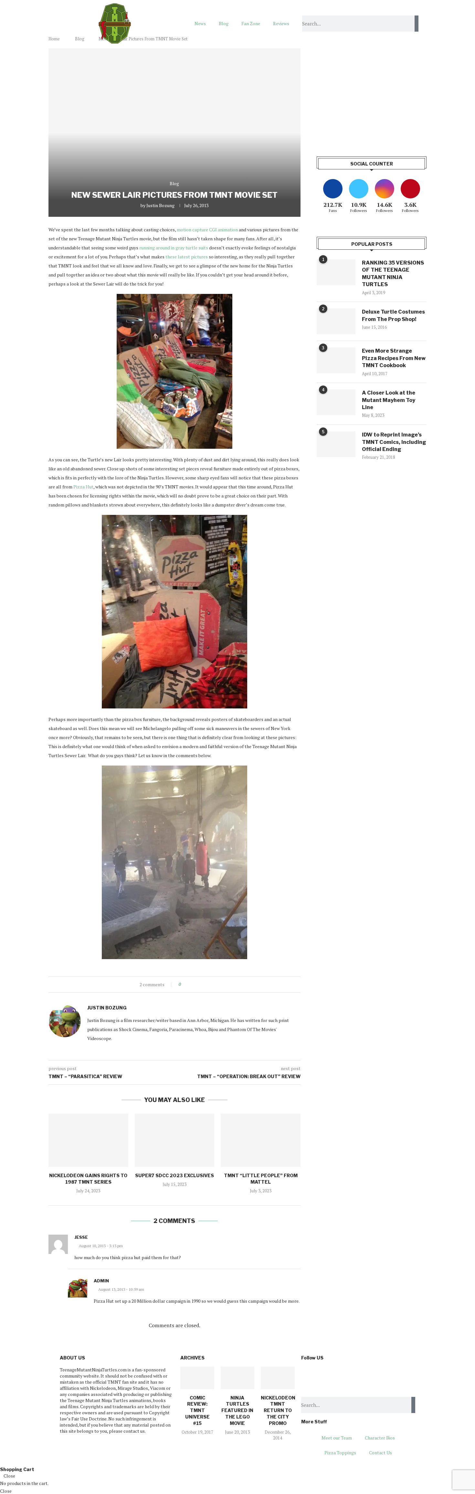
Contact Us (380, 1452)
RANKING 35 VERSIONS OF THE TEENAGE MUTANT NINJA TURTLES (393, 273)
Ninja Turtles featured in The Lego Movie (237, 1410)
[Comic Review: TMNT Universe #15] (197, 1378)
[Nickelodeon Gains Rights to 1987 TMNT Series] (88, 1140)
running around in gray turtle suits (173, 248)
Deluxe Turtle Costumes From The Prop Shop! (393, 315)
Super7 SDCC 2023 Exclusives (174, 1175)
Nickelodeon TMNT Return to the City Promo (278, 1410)
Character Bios (380, 1438)
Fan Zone (250, 23)
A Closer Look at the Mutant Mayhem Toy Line (388, 400)
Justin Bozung (160, 205)
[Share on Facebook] (191, 984)
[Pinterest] (361, 1375)
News (200, 23)
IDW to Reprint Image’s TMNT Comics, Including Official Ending (394, 442)
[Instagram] (343, 1375)
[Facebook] (309, 1375)
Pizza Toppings (340, 1452)
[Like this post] (184, 984)
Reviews (281, 23)
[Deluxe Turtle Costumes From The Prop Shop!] (336, 321)
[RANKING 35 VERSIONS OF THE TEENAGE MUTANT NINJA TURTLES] (336, 272)
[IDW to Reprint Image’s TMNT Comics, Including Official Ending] (336, 444)
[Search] (416, 23)
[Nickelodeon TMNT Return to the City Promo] (277, 1378)
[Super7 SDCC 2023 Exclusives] (175, 1140)
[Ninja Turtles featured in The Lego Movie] (237, 1378)
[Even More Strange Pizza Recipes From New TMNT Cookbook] (336, 360)
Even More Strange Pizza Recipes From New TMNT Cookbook (394, 358)
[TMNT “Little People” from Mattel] (261, 1140)
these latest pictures (186, 257)
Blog (223, 23)
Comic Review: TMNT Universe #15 (197, 1410)
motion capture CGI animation (207, 229)
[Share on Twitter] (197, 984)
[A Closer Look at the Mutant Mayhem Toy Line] (336, 402)
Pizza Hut (83, 487)
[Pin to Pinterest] (204, 984)
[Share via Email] (210, 984)
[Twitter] (326, 1375)
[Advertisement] (372, 93)
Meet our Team (337, 1438)
